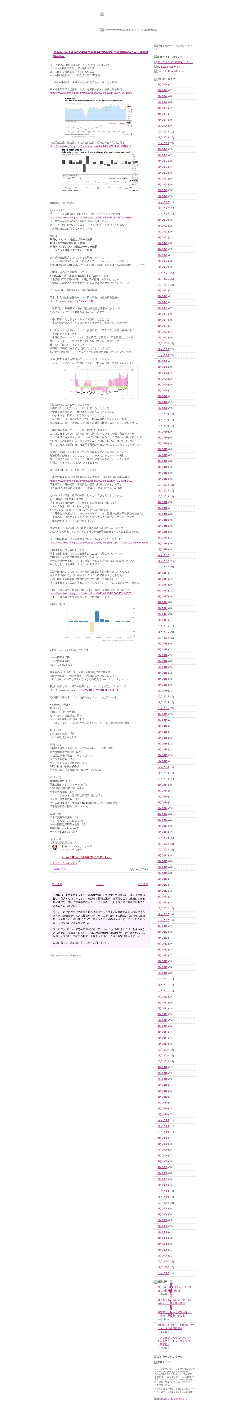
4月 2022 (162, 249)
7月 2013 (162, 867)
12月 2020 (163, 343)
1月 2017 (162, 620)
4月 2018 (162, 532)
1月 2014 (162, 832)
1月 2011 (162, 1044)
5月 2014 (162, 808)
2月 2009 (162, 1179)
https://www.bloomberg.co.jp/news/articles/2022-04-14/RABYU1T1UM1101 (91, 217)
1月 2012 (162, 973)
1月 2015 (162, 761)
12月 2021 (163, 273)
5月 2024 (162, 102)
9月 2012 (162, 926)
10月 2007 (163, 1273)
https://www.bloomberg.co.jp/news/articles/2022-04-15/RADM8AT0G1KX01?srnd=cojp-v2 (99, 542)
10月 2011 (163, 991)
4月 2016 (162, 673)
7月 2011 (162, 1008)
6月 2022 (162, 237)
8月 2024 (162, 84)
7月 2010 (162, 1079)
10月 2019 (163, 426)
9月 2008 (162, 1208)
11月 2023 (163, 137)
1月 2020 (162, 408)
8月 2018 (162, 508)
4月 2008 (162, 1238)
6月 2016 (162, 661)
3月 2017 (162, 608)
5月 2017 (162, 596)
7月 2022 (162, 231)
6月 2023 (162, 167)
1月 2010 (162, 1114)
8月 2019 (162, 437)
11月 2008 (163, 1197)
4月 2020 (162, 390)
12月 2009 (163, 1120)
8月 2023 (162, 155)
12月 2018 (163, 484)
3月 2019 (162, 467)
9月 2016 (162, 643)
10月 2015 (163, 708)
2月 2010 (162, 1108)
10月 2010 (163, 1061)
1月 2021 (162, 337)
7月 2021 (162, 302)
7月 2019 (162, 443)
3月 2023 (162, 184)
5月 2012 (162, 949)
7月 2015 (162, 726)
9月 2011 (162, 996)
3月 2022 (162, 255)
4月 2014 (162, 814)
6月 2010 (162, 1085)
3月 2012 (162, 961)
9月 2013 (162, 855)
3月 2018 (162, 537)
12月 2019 (163, 414)
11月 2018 (163, 490)
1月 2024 (162, 125)
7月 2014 (162, 796)
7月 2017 (162, 584)
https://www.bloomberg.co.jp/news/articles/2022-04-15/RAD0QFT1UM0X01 (91, 593)
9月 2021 (162, 290)
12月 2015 (163, 696)
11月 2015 (163, 702)
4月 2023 (162, 178)
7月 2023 (162, 161)
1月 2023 (162, 196)
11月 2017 (163, 561)
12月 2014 (163, 767)
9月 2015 (162, 714)
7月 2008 (162, 1220)
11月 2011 (163, 985)
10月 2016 (163, 637)
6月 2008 (162, 1226)
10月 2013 (163, 849)
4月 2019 (162, 461)
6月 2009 (162, 1155)
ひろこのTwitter (73, 850)
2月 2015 (162, 755)
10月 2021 (163, 284)
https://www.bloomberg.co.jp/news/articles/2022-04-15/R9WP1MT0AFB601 (91, 481)
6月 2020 (162, 378)
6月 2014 (162, 802)
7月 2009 (162, 1149)
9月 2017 (162, 573)
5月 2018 (162, 526)
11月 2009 (163, 1126)
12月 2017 (163, 555)
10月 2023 (163, 143)
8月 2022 (162, 225)
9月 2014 (162, 785)
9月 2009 (162, 1138)
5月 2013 (162, 879)
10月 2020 (163, 355)
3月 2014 (162, 820)
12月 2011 (163, 979)
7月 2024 (162, 90)
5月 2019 (162, 455)
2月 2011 (162, 1038)
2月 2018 (162, 543)
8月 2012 (162, 932)
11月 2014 (163, 773)
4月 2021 (162, 320)
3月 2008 (162, 1244)
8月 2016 (162, 649)
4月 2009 (162, 1167)
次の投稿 (57, 884)
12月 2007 (163, 1261)
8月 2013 (162, 861)
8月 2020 (162, 367)
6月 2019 (162, 449)
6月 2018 (162, 520)
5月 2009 (162, 1161)
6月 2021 (162, 308)
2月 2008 (162, 1250)
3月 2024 (162, 114)
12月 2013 (163, 838)
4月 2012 (162, 955)
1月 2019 (162, 479)
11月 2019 (163, 420)
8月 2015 (162, 720)
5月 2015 (162, 738)
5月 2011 (162, 1020)
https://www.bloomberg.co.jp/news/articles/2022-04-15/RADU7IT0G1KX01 (90, 146)
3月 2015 (162, 749)
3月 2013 (162, 891)
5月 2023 (162, 173)
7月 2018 (162, 514)
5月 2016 (162, 667)
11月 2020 (163, 349)
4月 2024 (162, 108)
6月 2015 (162, 732)
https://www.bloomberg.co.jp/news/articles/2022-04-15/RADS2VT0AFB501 (91, 92)
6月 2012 (162, 943)
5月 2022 (162, 243)
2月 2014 (162, 826)
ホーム (100, 884)
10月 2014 (163, 779)
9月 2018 (162, 502)
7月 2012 (162, 938)
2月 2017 (162, 614)
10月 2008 (163, 1202)
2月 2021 (162, 331)
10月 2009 (163, 1132)
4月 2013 (162, 885)
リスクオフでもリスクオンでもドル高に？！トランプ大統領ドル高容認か (175, 1341)
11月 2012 (163, 914)
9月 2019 (162, 431)
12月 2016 (163, 626)
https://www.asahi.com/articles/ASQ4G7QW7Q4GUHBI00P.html (85, 690)
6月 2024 (162, 96)
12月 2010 (163, 1049)
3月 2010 (162, 1102)
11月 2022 (163, 208)
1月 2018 (162, 549)
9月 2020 (162, 361)
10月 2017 (163, 567)
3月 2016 (162, 679)
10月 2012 (163, 920)
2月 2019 (162, 473)
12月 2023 (163, 131)
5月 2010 (162, 1091)
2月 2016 (162, 685)
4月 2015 (162, 743)
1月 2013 (162, 902)
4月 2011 (162, 1026)
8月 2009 (162, 1144)
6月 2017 (162, 590)
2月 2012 (162, 967)
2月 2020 (162, 402)
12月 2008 (163, 1191)
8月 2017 (162, 579)
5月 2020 (162, 384)
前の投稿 (143, 884)
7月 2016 (162, 655)
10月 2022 (163, 214)
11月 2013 (163, 843)
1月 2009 (162, 1185)
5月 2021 (162, 314)
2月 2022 (162, 261)
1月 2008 (162, 1255)
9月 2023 (162, 149)
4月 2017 (162, 602)
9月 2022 (162, 220)
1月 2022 (162, 267)
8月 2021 (162, 296)
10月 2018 (163, 496)
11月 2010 (163, 1055)
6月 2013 (162, 873)
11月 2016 (163, 632)
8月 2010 (162, 1073)
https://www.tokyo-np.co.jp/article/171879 (72, 301)
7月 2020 (162, 373)
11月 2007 (163, 1267)
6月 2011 (162, 1014)
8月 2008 (162, 1214)
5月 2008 (162, 1232)
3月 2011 (162, 1032)
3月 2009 (162, 1173)
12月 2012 (163, 908)
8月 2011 (162, 1002)
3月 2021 (162, 326)
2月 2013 (162, 896)
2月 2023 (162, 190)
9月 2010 (162, 1067)
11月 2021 (163, 278)
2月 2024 (162, 120)
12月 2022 (163, 202)
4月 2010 (162, 1097)
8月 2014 (162, 790)
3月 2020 (162, 396)
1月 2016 (162, 690)
